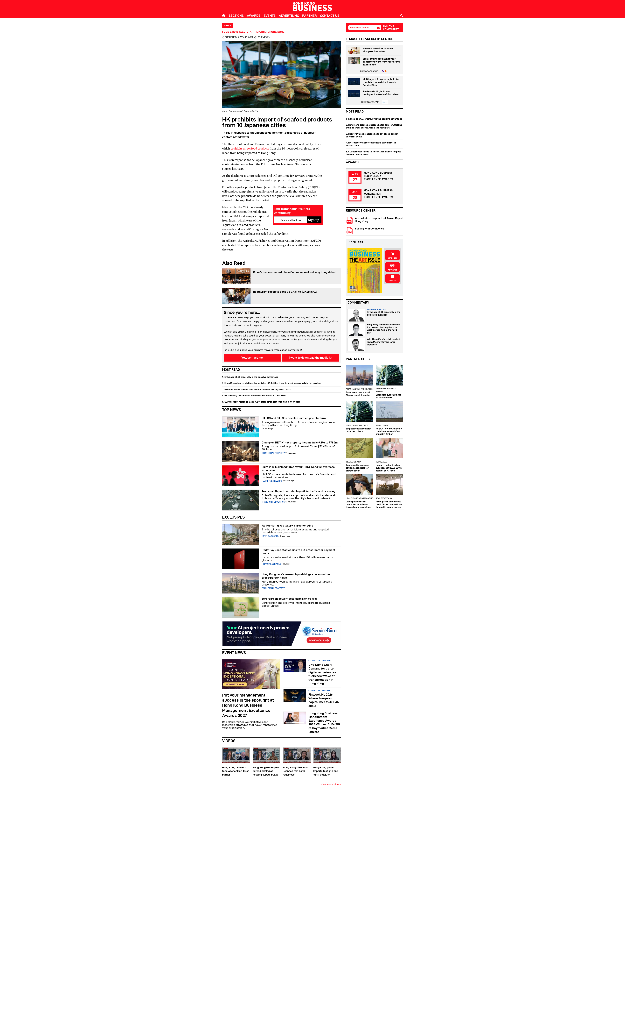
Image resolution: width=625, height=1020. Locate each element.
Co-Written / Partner (319, 661)
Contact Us (329, 15)
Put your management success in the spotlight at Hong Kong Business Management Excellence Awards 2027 (248, 705)
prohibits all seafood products (250, 148)
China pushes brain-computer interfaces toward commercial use (358, 504)
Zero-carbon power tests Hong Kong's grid (289, 598)
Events (270, 15)
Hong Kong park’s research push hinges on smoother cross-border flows (296, 576)
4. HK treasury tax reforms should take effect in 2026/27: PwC (254, 395)
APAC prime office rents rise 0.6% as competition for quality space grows (389, 504)
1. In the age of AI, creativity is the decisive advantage (250, 377)
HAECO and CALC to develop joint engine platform (294, 418)
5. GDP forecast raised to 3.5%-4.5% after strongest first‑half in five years (261, 401)
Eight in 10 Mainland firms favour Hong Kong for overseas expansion (298, 468)
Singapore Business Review (386, 389)
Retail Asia (381, 462)
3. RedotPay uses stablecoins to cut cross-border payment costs (256, 389)
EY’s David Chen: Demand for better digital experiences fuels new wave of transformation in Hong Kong (322, 674)
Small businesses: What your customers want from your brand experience (381, 61)
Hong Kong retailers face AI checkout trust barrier (235, 771)
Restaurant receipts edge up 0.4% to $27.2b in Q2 (285, 291)
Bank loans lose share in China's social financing (358, 393)
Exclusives (233, 517)
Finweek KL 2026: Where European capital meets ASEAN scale (323, 700)
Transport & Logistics (273, 502)
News (227, 25)
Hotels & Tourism (270, 536)
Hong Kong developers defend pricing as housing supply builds (266, 771)
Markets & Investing (272, 481)
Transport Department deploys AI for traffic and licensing (298, 491)
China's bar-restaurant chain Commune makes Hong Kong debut (294, 272)
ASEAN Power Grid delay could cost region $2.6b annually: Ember (389, 431)
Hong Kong (277, 32)
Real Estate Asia (384, 498)
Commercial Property (273, 453)
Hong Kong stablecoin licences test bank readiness (296, 771)
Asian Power (382, 425)
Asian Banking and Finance (359, 389)
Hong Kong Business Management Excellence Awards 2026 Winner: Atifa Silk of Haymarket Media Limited (324, 723)
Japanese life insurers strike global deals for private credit (357, 468)
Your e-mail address (359, 28)
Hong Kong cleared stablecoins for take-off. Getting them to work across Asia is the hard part (383, 328)
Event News (234, 652)
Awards (253, 15)
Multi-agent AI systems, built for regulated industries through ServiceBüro (381, 82)
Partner (309, 15)
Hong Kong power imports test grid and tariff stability (325, 771)
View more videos (331, 784)
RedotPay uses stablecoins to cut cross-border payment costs (298, 552)
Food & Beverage (233, 32)
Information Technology (376, 309)
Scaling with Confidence (369, 228)
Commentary (358, 302)
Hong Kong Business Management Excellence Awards (378, 194)
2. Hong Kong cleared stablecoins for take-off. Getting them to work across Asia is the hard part (272, 383)
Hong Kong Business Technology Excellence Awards (378, 176)
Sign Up (392, 280)
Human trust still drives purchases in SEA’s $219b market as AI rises (389, 468)
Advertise (392, 270)
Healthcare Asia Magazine (359, 498)
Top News (231, 409)
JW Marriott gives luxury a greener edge (287, 525)
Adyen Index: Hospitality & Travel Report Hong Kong (379, 220)
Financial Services (271, 564)
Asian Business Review (357, 425)
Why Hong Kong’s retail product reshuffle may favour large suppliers (383, 342)
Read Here (392, 258)
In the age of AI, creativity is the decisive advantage (383, 313)
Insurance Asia (353, 462)
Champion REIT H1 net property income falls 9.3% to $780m (300, 442)
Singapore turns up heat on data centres (388, 396)
